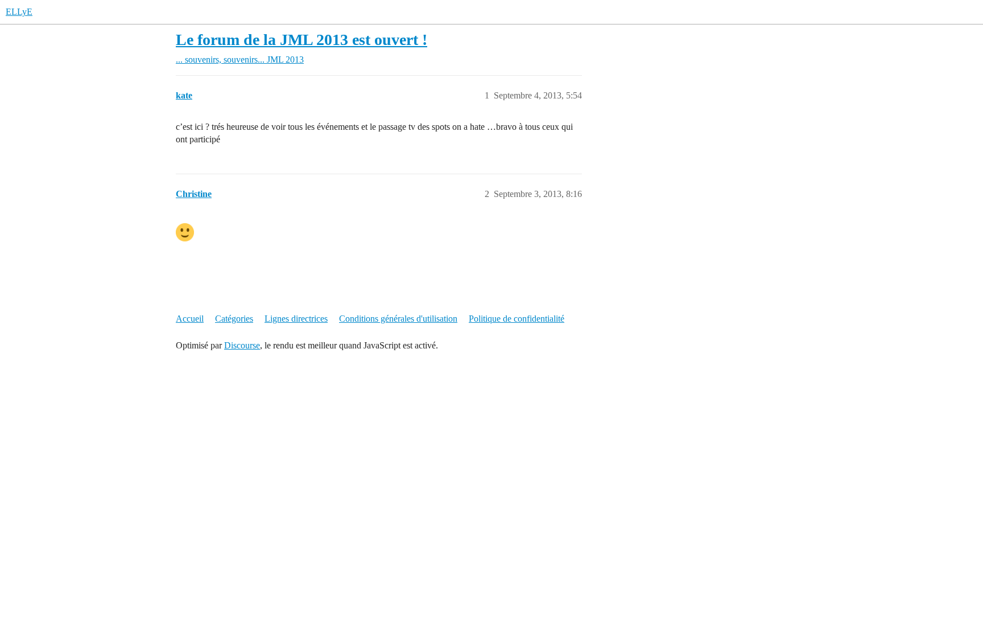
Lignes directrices (296, 318)
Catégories (234, 318)
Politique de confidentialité (516, 318)
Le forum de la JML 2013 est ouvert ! (301, 39)
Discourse (242, 345)
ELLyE (19, 12)
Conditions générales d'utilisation (398, 318)
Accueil (190, 318)
